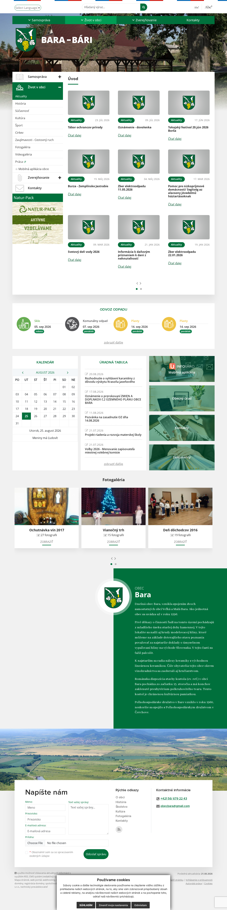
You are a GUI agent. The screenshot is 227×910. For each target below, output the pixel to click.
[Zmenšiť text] (198, 7)
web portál (36, 879)
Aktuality (21, 96)
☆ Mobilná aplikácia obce (32, 169)
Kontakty (193, 20)
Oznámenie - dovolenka (134, 127)
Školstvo (122, 806)
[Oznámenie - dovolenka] (138, 103)
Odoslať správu (96, 854)
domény (19, 883)
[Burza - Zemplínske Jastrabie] (88, 161)
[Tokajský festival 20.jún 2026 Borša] (189, 103)
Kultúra (20, 118)
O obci (120, 797)
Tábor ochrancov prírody (85, 127)
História (20, 103)
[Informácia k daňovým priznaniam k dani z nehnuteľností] (138, 227)
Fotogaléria (22, 147)
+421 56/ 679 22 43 (173, 798)
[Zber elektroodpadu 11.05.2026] (138, 161)
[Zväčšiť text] (208, 7)
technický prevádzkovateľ (34, 886)
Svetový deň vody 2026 (83, 252)
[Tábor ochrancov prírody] (88, 103)
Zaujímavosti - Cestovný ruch (34, 140)
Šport (19, 125)
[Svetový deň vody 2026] (88, 227)
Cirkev (19, 133)
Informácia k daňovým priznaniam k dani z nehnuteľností (134, 255)
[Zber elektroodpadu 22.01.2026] (189, 227)
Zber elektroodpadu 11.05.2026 (132, 187)
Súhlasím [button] (85, 905)
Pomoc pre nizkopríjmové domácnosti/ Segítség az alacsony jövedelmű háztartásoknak (186, 191)
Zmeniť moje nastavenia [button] (113, 905)
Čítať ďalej (74, 135)
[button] (38, 20)
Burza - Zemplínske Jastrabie (88, 186)
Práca (19, 162)
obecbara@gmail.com (175, 806)
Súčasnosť (22, 111)
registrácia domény (34, 883)
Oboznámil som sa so (51, 854)
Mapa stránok (22, 879)
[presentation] (137, 283)
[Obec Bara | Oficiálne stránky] (113, 39)
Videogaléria (23, 154)
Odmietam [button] (140, 905)
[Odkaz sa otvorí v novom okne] (119, 829)
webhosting (49, 879)
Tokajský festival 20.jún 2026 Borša (188, 129)
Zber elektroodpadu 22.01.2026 (182, 253)
